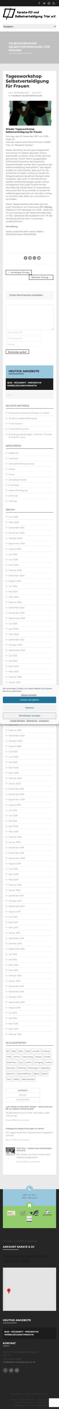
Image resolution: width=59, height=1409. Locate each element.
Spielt (36, 1073)
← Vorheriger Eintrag (18, 272)
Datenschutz (31, 721)
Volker (16, 1079)
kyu (21, 1062)
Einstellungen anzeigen (29, 715)
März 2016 (13, 970)
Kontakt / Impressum (24, 1402)
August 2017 (15, 911)
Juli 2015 (13, 1013)
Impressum (44, 721)
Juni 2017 (13, 917)
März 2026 (14, 522)
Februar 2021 (15, 730)
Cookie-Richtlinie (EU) (40, 1405)
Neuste (22, 1095)
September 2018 (17, 858)
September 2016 (17, 949)
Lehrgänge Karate (17, 479)
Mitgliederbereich (19, 1405)
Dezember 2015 (16, 986)
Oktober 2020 (15, 741)
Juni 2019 (13, 815)
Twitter (44, 3)
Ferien (17, 1057)
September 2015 (17, 1002)
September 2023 (17, 618)
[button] (9, 1291)
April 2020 (14, 767)
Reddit (34, 258)
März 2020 (14, 773)
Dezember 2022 (16, 639)
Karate (12, 469)
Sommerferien (24, 1073)
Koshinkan (12, 1062)
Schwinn (11, 1073)
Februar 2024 (15, 602)
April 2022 (14, 666)
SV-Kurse (13, 495)
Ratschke (45, 1068)
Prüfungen (14, 485)
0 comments (23, 1140)
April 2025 (14, 565)
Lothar (49, 1062)
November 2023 (16, 613)
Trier (9, 1079)
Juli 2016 (13, 954)
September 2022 (17, 650)
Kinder (47, 1057)
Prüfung (22, 1068)
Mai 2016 (13, 959)
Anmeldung (12, 226)
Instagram (48, 3)
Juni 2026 (13, 517)
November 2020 (17, 735)
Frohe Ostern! (15, 423)
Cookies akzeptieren (29, 700)
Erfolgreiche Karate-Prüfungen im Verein (29, 413)
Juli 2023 (13, 623)
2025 (28, 1051)
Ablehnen (29, 707)
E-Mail (39, 258)
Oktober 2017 (15, 901)
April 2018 (13, 874)
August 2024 (15, 581)
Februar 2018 (15, 885)
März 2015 (13, 1029)
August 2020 (15, 746)
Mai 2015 (13, 1018)
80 (8, 1051)
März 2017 (13, 927)
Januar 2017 (14, 933)
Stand (44, 1073)
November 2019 (16, 794)
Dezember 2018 (16, 847)
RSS (53, 3)
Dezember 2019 (16, 789)
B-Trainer (46, 1051)
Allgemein (14, 453)
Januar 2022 (15, 682)
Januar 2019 (14, 842)
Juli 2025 (13, 554)
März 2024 (14, 597)
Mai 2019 (13, 821)
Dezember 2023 (16, 607)
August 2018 (15, 863)
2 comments (23, 1120)
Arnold (36, 1051)
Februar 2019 (15, 837)
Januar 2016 (14, 981)
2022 (14, 1051)
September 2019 (17, 799)
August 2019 (15, 805)
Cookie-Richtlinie (17, 721)
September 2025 (17, 543)
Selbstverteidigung (32, 96)
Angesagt (23, 1090)
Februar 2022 (15, 677)
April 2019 (13, 826)
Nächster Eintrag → (41, 277)
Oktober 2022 (15, 645)
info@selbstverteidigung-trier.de (19, 1362)
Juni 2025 (13, 559)
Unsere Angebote (26, 1399)
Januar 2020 (15, 783)
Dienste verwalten (29, 695)
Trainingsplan (43, 1399)
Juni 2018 (13, 869)
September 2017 (17, 906)
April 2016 (13, 965)
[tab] (22, 1090)
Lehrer (28, 1062)
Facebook (39, 3)
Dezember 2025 (16, 527)
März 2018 (13, 879)
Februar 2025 (15, 570)
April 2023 (14, 629)
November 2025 (16, 533)
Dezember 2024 (16, 575)
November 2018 (16, 853)
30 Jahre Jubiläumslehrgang (23, 418)
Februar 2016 (15, 975)
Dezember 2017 (16, 895)
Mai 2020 (13, 762)
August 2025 (15, 549)
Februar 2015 (15, 1034)
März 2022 (14, 671)
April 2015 (13, 1023)
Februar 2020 (15, 778)
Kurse (11, 474)
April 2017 (13, 922)
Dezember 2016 (16, 938)
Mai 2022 (13, 661)
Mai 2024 (13, 591)
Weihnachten (28, 1079)
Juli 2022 (13, 655)
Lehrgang (38, 1062)
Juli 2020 (13, 751)
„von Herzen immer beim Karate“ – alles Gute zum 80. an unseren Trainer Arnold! (29, 1107)
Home (13, 1399)
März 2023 (14, 634)
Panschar (11, 1068)
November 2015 (16, 991)
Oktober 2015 (15, 997)
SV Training (46, 207)
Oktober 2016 (15, 943)
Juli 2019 (13, 810)
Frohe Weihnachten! (19, 429)
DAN (9, 1057)
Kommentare (22, 1100)
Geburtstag (27, 1057)
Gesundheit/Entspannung (21, 463)
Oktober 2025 (15, 538)
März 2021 (13, 725)
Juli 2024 (13, 586)
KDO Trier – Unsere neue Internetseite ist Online (34, 1149)
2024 (21, 1051)
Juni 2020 (13, 757)
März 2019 (13, 831)
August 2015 (15, 1007)
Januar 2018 (14, 890)
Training (13, 501)
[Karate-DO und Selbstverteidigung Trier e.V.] (29, 14)
